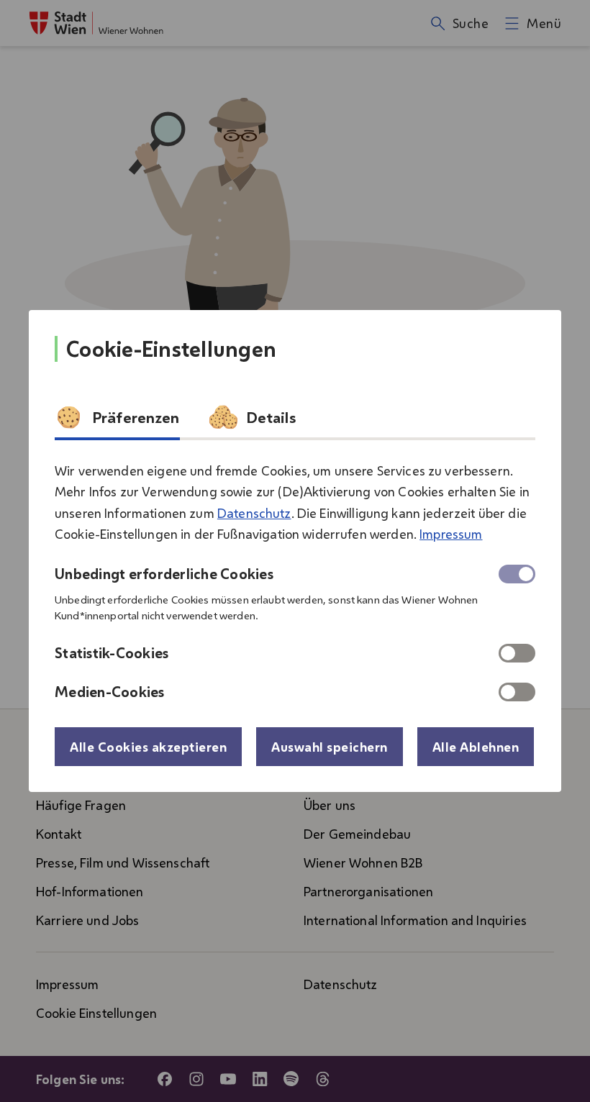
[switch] (517, 653)
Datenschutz (254, 513)
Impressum (450, 533)
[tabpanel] (295, 575)
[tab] (117, 421)
